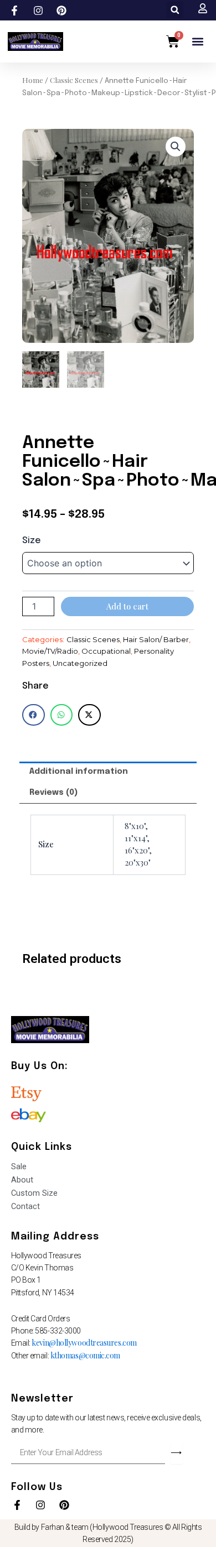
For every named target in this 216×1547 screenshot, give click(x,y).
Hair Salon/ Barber (156, 639)
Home (32, 80)
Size (31, 540)
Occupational (106, 651)
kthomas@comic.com (85, 1355)
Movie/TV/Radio (50, 651)
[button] (174, 9)
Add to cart (127, 606)
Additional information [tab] (78, 771)
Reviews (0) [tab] (53, 792)
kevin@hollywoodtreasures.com (84, 1342)
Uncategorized (80, 663)
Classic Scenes (74, 80)
